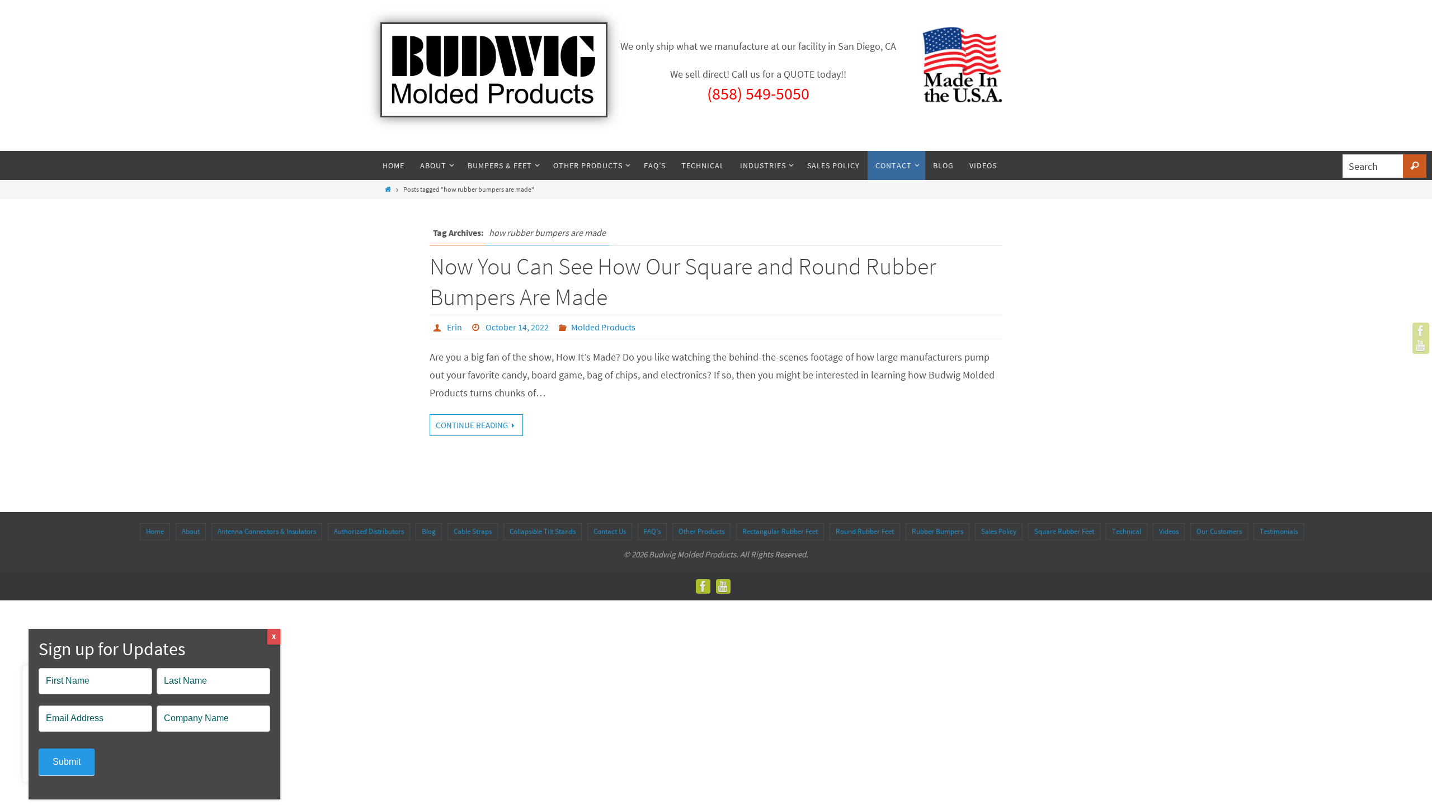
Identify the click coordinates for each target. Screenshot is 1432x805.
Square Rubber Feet (1064, 531)
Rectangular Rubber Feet (780, 531)
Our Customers (1219, 531)
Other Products (701, 531)
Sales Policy (998, 531)
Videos (1169, 531)
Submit (67, 761)
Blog (429, 531)
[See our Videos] (1420, 345)
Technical (1126, 531)
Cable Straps (473, 531)
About (191, 531)
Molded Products (603, 327)
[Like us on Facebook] (1420, 331)
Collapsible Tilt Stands (543, 531)
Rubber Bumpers (937, 531)
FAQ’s (652, 531)
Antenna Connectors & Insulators (267, 531)
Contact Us (609, 531)
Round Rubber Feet (865, 531)
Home (155, 531)
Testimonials (1279, 531)
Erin (454, 327)
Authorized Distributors (369, 531)
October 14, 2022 (517, 327)
